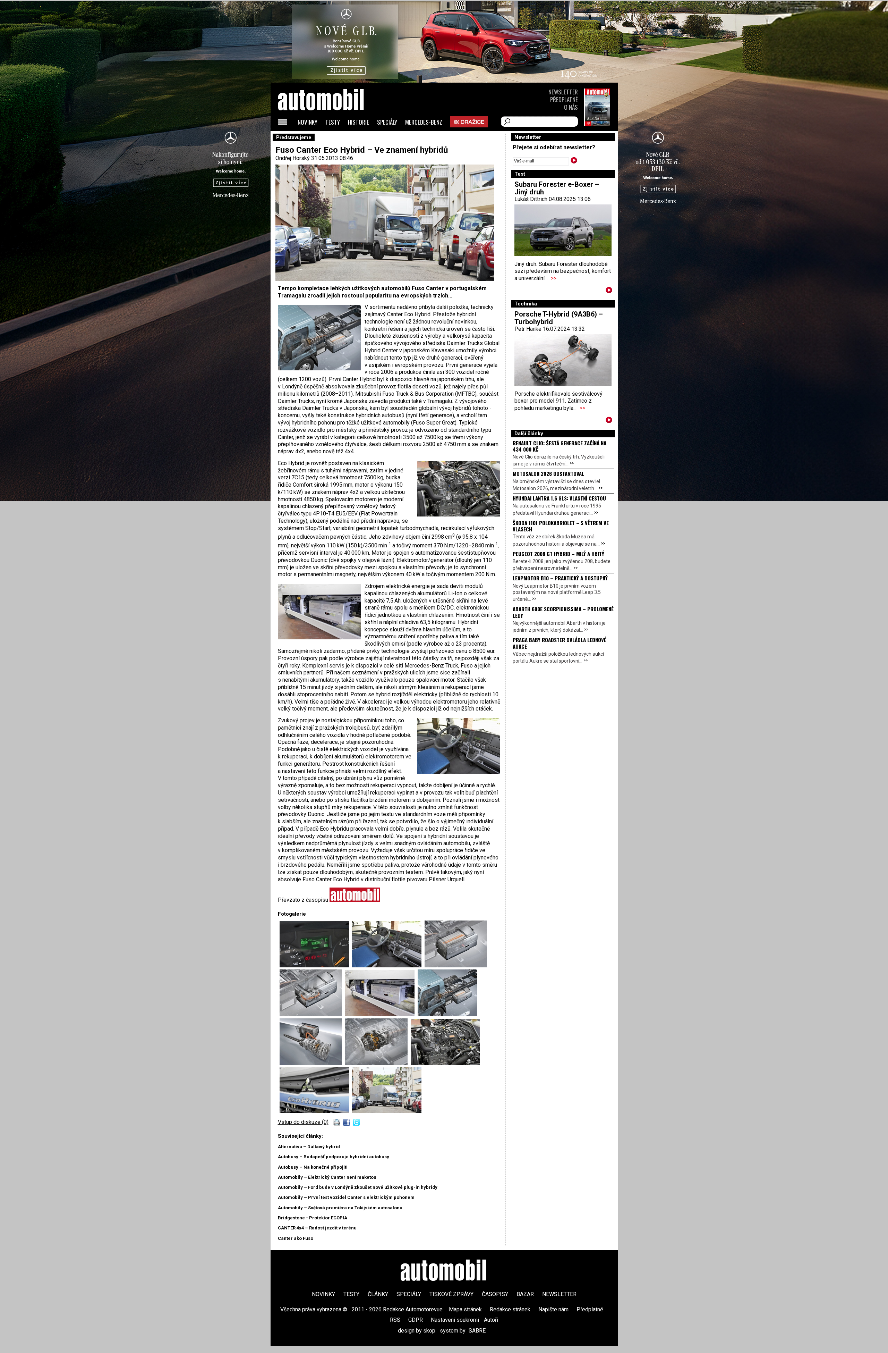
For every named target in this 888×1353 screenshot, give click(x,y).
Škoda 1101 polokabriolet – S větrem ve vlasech (561, 526)
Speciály (387, 122)
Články (378, 1294)
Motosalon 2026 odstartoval (548, 473)
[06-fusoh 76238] (381, 1014)
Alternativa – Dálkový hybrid (309, 1146)
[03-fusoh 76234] (445, 1063)
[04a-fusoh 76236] (312, 1063)
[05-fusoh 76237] (447, 1014)
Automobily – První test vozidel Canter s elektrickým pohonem (346, 1197)
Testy (332, 122)
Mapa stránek (465, 1309)
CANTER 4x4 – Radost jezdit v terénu (317, 1227)
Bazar (525, 1294)
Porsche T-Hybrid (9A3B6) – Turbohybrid (558, 318)
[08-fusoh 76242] (316, 965)
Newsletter (563, 91)
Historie (358, 122)
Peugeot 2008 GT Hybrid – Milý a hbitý (558, 553)
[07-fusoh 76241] (388, 965)
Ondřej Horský (292, 158)
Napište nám (553, 1309)
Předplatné (564, 99)
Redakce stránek (510, 1309)
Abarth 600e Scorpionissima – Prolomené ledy (563, 612)
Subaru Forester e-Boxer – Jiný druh (556, 188)
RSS (395, 1320)
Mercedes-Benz (423, 122)
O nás (571, 107)
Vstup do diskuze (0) (303, 1122)
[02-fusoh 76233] (316, 1111)
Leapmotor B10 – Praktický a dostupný (560, 578)
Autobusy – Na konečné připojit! (313, 1167)
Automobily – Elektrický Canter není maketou (327, 1177)
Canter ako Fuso (295, 1238)
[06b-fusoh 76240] (456, 965)
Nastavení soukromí (455, 1320)
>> (553, 278)
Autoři (491, 1320)
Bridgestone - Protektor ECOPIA (312, 1217)
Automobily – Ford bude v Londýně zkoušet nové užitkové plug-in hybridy (357, 1187)
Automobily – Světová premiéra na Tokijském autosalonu (340, 1207)
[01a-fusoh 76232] (386, 1111)
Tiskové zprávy (451, 1294)
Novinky (307, 122)
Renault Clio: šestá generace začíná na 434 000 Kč (559, 446)
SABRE (477, 1330)
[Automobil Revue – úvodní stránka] (330, 139)
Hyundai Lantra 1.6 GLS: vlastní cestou (559, 498)
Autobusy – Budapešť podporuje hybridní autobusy (333, 1156)
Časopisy (495, 1294)
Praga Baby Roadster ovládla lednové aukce (559, 643)
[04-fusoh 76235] (378, 1063)
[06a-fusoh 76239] (312, 1014)
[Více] (609, 291)
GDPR (415, 1320)
